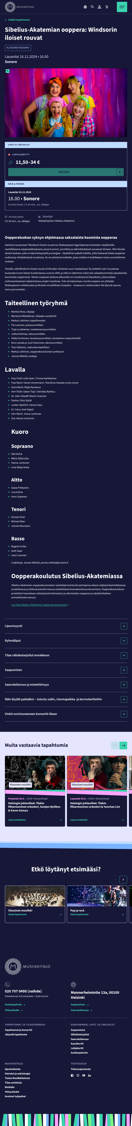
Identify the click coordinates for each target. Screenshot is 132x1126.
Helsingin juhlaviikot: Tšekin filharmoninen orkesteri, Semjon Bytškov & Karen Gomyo (34, 807)
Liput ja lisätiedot (17, 820)
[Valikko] (122, 7)
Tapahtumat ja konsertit (18, 1030)
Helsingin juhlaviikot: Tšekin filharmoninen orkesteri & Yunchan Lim (95, 805)
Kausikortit (77, 1044)
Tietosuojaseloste (81, 1069)
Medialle (9, 1087)
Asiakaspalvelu (13, 1004)
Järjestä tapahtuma (16, 1034)
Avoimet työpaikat (15, 1096)
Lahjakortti (77, 1048)
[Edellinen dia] (115, 745)
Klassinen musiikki (18, 48)
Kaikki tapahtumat (19, 20)
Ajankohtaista (12, 1069)
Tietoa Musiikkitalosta (17, 1078)
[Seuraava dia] (123, 745)
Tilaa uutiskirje (13, 1083)
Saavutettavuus (80, 1010)
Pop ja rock (77, 911)
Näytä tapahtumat (17, 914)
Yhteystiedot (12, 1010)
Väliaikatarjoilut (80, 1034)
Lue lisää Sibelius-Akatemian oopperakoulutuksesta (39, 605)
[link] (106, 7)
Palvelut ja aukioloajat (17, 1074)
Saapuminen (78, 1004)
